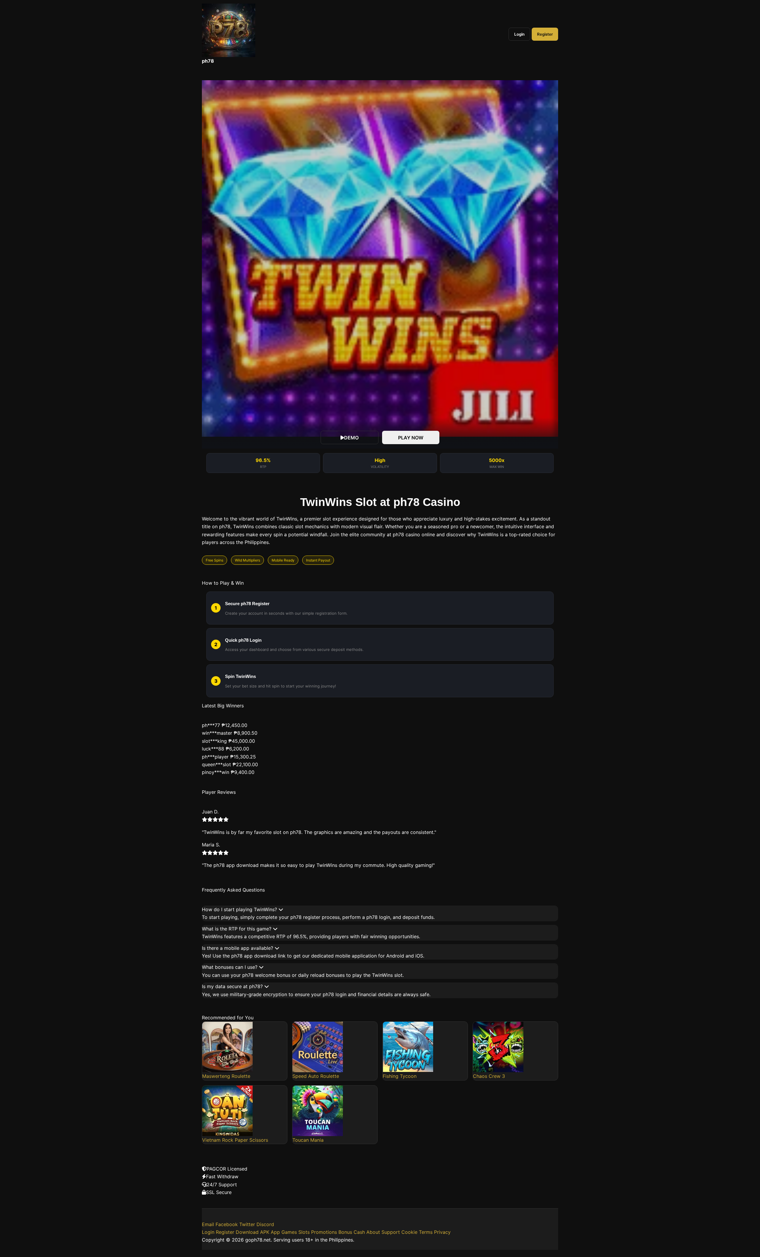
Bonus (345, 1232)
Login (519, 34)
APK (264, 1232)
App (275, 1232)
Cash (359, 1232)
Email (208, 1224)
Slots (304, 1232)
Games (289, 1232)
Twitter (247, 1224)
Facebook (227, 1224)
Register (545, 34)
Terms (426, 1232)
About (373, 1232)
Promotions (324, 1232)
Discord (265, 1224)
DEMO (351, 438)
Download (247, 1232)
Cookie (409, 1232)
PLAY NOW (410, 438)
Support (390, 1232)
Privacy (442, 1232)
